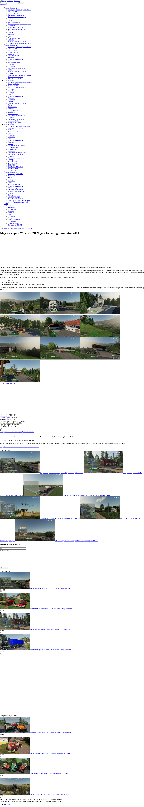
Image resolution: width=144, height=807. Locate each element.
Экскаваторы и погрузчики (17, 41)
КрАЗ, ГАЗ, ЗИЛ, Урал (15, 167)
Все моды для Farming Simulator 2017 (20, 126)
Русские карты (13, 13)
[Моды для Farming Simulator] (10, 1)
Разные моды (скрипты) (16, 198)
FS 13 (6, 204)
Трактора (11, 18)
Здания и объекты (14, 22)
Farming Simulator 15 (10, 172)
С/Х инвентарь (13, 147)
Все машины (12, 209)
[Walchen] (60, 314)
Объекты (11, 117)
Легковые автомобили (15, 31)
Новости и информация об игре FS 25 (20, 43)
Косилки (11, 108)
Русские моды (12, 50)
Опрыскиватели (13, 223)
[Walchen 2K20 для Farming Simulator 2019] (20, 381)
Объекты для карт (14, 197)
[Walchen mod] (100, 314)
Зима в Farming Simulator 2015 (18, 202)
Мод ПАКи (11, 112)
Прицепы (11, 40)
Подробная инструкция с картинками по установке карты (19, 447)
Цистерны (11, 25)
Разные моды (12, 161)
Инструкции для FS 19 (15, 122)
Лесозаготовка (13, 114)
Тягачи (10, 36)
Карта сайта (8, 804)
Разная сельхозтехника (15, 27)
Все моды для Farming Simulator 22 (19, 47)
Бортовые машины (14, 184)
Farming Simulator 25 (10, 8)
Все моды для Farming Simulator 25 (19, 10)
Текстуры (11, 160)
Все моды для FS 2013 (15, 225)
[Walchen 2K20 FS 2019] (60, 359)
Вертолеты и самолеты (15, 78)
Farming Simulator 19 (10, 80)
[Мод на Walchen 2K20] (100, 359)
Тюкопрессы (12, 221)
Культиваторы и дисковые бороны (19, 24)
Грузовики (11, 89)
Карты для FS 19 (13, 84)
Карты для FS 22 (13, 48)
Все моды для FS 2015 (15, 174)
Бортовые (11, 211)
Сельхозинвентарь (14, 220)
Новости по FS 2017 (14, 168)
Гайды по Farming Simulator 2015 (19, 200)
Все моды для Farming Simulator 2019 (20, 82)
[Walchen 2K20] (100, 336)
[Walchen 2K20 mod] (20, 359)
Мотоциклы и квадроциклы (17, 29)
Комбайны (11, 34)
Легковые (11, 212)
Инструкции (12, 170)
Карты (10, 130)
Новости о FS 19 (13, 121)
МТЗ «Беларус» (13, 163)
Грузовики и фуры (14, 38)
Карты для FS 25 (13, 11)
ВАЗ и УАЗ (11, 165)
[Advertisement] (16, 251)
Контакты (3, 4)
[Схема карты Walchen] (20, 314)
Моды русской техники (16, 128)
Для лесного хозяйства (15, 190)
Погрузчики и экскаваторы (17, 145)
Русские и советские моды (17, 17)
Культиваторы (12, 107)
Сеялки (10, 33)
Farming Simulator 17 (10, 124)
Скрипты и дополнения (16, 15)
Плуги (10, 20)
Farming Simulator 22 (10, 45)
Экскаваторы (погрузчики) (17, 191)
